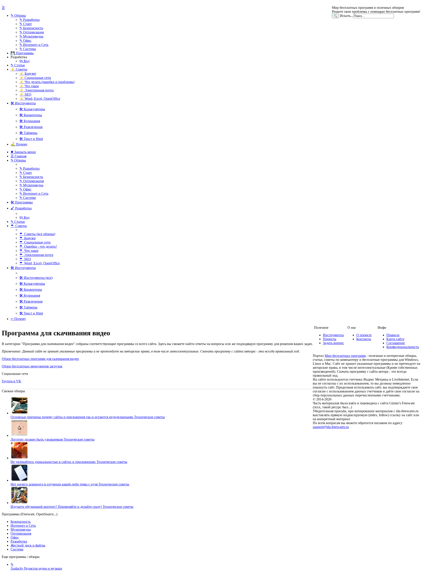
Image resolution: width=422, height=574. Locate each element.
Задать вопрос (333, 343)
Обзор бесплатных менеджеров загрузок (32, 366)
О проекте (364, 335)
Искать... (346, 16)
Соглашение (395, 343)
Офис (15, 537)
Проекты (329, 339)
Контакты (363, 339)
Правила (392, 335)
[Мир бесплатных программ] (211, 4)
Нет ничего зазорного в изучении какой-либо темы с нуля (70, 484)
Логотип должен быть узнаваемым (53, 439)
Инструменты (333, 335)
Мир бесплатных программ (345, 356)
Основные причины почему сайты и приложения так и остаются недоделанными (88, 417)
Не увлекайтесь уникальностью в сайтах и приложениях (69, 462)
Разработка (19, 541)
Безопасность (21, 521)
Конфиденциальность (402, 347)
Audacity (36, 566)
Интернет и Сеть (23, 525)
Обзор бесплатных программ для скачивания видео (40, 359)
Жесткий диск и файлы (28, 545)
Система (17, 549)
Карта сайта (395, 339)
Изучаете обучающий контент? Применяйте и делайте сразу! (72, 507)
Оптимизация (21, 533)
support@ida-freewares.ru (331, 427)
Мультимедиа (21, 529)
